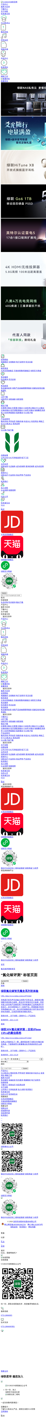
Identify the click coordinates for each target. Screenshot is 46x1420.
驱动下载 (19, 602)
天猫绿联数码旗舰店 (9, 1101)
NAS (3, 505)
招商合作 (4, 1108)
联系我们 (4, 1115)
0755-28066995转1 (8, 1326)
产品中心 (4, 4)
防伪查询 (12, 602)
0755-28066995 (6, 1315)
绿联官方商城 (6, 1104)
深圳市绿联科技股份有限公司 (24, 1221)
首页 (2, 964)
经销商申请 (5, 1111)
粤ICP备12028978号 (35, 1225)
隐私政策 (14, 1227)
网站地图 (32, 1227)
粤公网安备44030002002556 (15, 1225)
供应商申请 (5, 1113)
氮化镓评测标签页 (8, 969)
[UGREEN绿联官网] (9, 2)
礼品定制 (4, 602)
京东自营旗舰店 (7, 1099)
